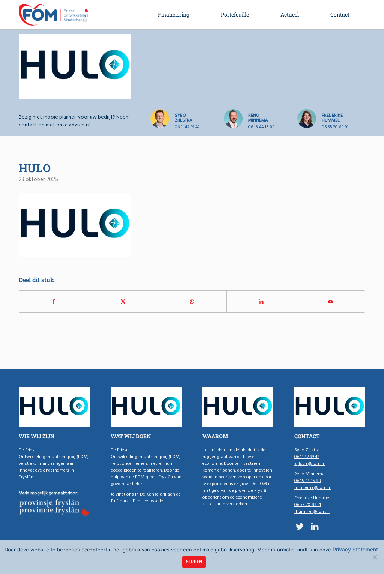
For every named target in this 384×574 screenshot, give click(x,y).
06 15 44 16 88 (261, 127)
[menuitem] (173, 14)
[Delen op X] (122, 301)
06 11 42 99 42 (187, 127)
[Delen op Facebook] (53, 301)
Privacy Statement (355, 549)
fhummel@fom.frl (312, 511)
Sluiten (194, 561)
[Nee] (374, 557)
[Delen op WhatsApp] (192, 301)
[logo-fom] (53, 14)
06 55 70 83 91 (335, 127)
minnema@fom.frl (313, 487)
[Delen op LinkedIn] (261, 301)
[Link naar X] (299, 526)
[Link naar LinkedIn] (314, 526)
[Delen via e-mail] (330, 301)
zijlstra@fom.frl (310, 463)
